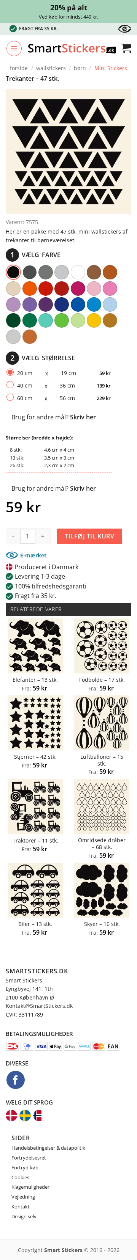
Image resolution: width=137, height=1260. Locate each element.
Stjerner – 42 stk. (35, 756)
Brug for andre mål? (53, 417)
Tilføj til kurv (89, 536)
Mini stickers (110, 68)
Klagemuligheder (30, 1186)
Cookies (20, 1177)
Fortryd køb (24, 1167)
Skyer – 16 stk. (102, 924)
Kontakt (20, 1206)
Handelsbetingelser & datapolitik (48, 1147)
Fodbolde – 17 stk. (102, 679)
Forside (19, 68)
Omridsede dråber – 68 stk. (102, 843)
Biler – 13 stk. (35, 924)
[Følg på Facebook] (15, 1080)
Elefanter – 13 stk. (35, 679)
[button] (14, 48)
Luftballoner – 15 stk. (101, 760)
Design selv (24, 1216)
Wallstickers (51, 68)
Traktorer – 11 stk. (35, 840)
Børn (80, 68)
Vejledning (23, 1196)
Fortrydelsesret (28, 1157)
